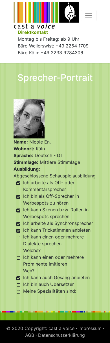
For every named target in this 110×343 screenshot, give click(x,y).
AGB (29, 335)
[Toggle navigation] (88, 15)
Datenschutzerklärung (61, 335)
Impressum (90, 328)
